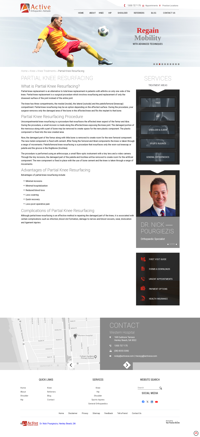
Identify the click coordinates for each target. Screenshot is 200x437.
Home (81, 13)
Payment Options (158, 289)
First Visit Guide (157, 259)
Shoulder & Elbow (158, 130)
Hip (110, 13)
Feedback (108, 413)
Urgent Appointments (161, 279)
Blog (153, 13)
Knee (101, 13)
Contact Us (169, 13)
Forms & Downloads (159, 269)
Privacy (85, 413)
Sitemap (96, 413)
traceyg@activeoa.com (146, 356)
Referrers (139, 13)
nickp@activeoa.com (124, 356)
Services (157, 78)
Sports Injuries (158, 143)
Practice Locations (170, 6)
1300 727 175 (134, 5)
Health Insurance (158, 298)
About (92, 13)
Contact (125, 325)
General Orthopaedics (157, 157)
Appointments (151, 6)
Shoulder (122, 13)
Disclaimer (72, 413)
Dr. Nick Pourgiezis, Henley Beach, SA (58, 423)
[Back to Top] (196, 433)
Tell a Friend (122, 413)
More (172, 244)
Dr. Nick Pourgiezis (157, 228)
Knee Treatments (47, 70)
